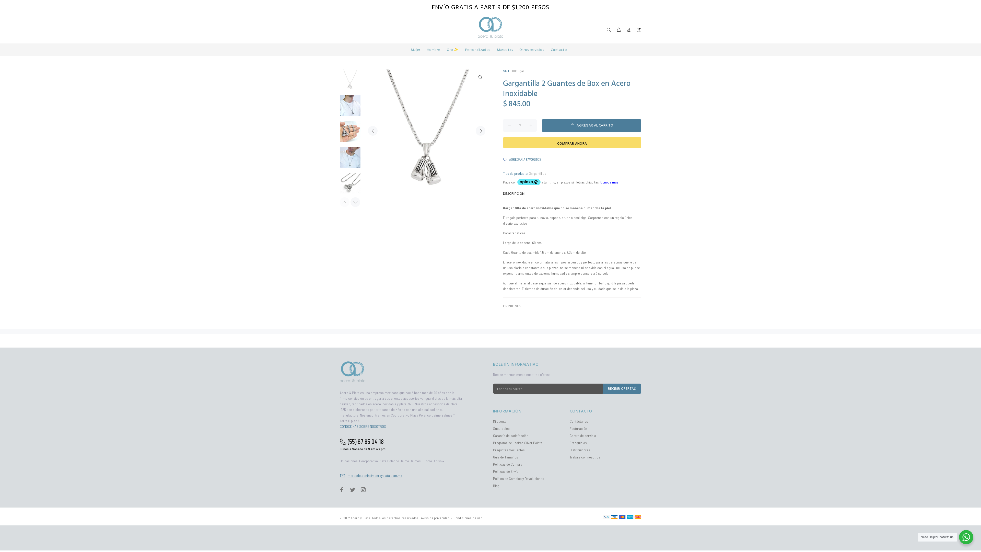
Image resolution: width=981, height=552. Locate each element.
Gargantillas (537, 173)
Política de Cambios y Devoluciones (518, 478)
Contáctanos (579, 421)
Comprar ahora (572, 144)
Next (480, 131)
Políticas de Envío (505, 471)
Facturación (578, 428)
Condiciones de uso (468, 518)
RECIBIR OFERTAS (622, 389)
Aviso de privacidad (435, 518)
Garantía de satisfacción (510, 435)
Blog (496, 486)
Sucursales (501, 428)
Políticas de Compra (507, 464)
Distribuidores (580, 450)
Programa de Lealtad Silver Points (517, 443)
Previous (373, 131)
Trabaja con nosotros (585, 457)
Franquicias (578, 443)
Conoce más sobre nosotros (363, 426)
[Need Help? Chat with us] (966, 537)
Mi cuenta (500, 421)
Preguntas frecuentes (509, 450)
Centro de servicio (583, 435)
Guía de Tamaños (505, 457)
